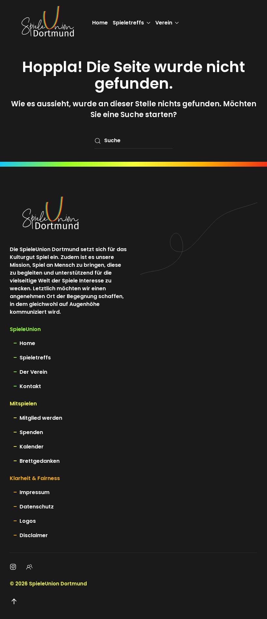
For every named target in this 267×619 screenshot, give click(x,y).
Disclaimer (34, 535)
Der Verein (33, 372)
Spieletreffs (35, 357)
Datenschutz (37, 506)
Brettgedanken (40, 461)
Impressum (34, 492)
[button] (14, 601)
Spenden (31, 432)
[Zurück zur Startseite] (48, 23)
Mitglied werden (41, 418)
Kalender (32, 446)
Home (100, 22)
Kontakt (30, 386)
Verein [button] (163, 22)
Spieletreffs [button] (128, 22)
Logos (28, 521)
